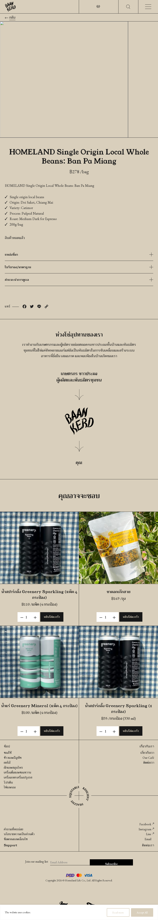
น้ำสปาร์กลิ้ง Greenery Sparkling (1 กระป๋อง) (118, 708)
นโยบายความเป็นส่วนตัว (19, 834)
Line (148, 834)
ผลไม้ (7, 762)
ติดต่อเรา (148, 762)
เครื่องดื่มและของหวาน (17, 772)
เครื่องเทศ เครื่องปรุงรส (18, 777)
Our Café (148, 758)
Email (148, 839)
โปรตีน (8, 782)
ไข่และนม (10, 787)
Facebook (145, 824)
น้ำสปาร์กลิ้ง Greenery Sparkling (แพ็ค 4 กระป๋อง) (39, 594)
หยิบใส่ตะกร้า (52, 616)
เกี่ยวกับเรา (147, 752)
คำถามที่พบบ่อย (13, 829)
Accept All (142, 912)
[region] (79, 912)
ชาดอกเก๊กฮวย (118, 591)
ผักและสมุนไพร (13, 767)
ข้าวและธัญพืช (13, 758)
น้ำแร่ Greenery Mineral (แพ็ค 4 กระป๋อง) (39, 705)
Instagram (145, 829)
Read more (118, 912)
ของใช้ (8, 752)
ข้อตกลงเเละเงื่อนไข (16, 839)
